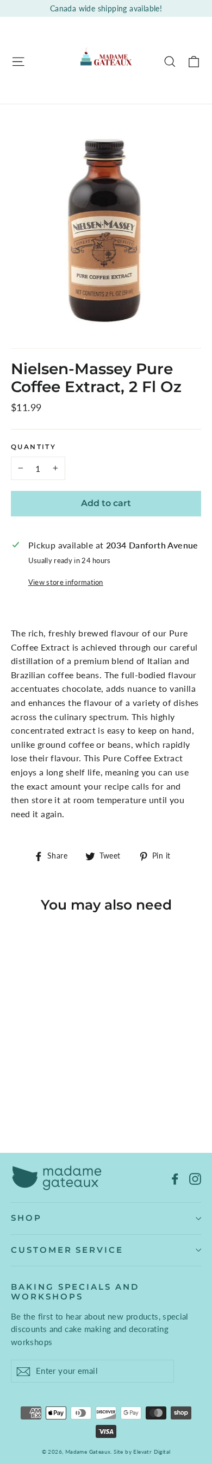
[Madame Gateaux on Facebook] (175, 1178)
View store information (65, 582)
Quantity (33, 447)
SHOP (26, 1218)
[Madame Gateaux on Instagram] (195, 1178)
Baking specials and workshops (75, 1292)
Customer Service (67, 1250)
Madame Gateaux (88, 1451)
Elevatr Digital (151, 1451)
